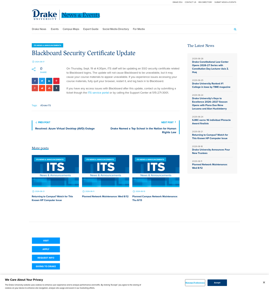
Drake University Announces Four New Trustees (211, 151)
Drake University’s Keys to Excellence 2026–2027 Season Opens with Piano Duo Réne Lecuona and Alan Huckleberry (209, 103)
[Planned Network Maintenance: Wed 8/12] (105, 171)
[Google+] (35, 88)
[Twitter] (42, 81)
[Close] (264, 282)
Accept (217, 282)
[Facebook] (35, 81)
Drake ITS (46, 105)
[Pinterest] (56, 81)
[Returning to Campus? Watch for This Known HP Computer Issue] (55, 171)
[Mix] (49, 88)
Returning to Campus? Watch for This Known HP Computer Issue (52, 198)
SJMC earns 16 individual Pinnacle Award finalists (211, 121)
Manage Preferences (195, 282)
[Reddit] (42, 88)
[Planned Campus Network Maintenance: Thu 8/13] (155, 171)
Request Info (46, 257)
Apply (45, 249)
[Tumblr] (56, 88)
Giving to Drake (46, 266)
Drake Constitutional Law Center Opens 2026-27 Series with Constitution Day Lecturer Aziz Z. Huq (210, 67)
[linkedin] (49, 81)
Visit (46, 240)
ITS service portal (98, 93)
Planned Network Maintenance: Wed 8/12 (105, 196)
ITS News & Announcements (47, 45)
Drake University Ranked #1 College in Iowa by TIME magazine (211, 85)
